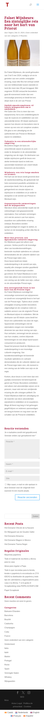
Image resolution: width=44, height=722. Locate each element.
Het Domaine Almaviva (14, 536)
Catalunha (8, 624)
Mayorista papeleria (12, 555)
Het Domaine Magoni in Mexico (17, 540)
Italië (6, 652)
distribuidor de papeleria (23, 577)
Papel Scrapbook (11, 590)
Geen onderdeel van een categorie (18, 640)
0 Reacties (23, 36)
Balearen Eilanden (12, 611)
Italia (6, 648)
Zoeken (35, 516)
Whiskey (8, 677)
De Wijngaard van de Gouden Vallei (19, 532)
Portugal (7, 661)
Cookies (26, 707)
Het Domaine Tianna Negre (15, 544)
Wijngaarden (9, 681)
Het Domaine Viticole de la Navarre (19, 528)
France (7, 636)
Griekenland (9, 644)
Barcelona (8, 615)
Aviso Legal (16, 703)
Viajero (10, 33)
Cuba (6, 632)
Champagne (9, 628)
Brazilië (7, 619)
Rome (7, 665)
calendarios (15, 580)
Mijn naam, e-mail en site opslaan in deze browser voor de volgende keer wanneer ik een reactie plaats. (20, 488)
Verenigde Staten (11, 673)
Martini (7, 657)
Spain (6, 669)
